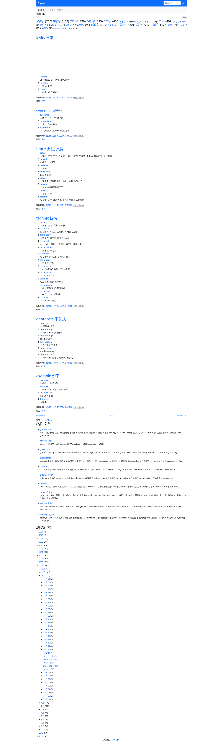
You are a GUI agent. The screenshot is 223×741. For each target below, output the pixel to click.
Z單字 (72, 28)
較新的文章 (41, 415)
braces (43, 190)
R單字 (122, 25)
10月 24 (46, 602)
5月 (43, 716)
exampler (44, 398)
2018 (41, 552)
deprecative (45, 348)
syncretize (45, 127)
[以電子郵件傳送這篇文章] (74, 98)
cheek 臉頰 (44, 466)
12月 (43, 569)
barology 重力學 (47, 514)
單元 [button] (59, 9)
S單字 (139, 25)
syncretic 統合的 (50, 110)
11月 (43, 572)
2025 (41, 535)
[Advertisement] (111, 58)
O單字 (81, 25)
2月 (43, 726)
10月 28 (46, 589)
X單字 (57, 28)
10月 (43, 575)
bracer (43, 177)
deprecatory (46, 354)
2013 (41, 733)
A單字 (40, 21)
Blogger (116, 739)
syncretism (45, 121)
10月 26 (46, 595)
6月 (43, 712)
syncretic (44, 114)
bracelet (44, 165)
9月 (43, 702)
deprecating (46, 329)
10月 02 (46, 696)
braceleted (45, 171)
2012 (41, 736)
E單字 (108, 21)
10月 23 (46, 606)
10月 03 (46, 692)
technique (45, 291)
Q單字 (110, 25)
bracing (43, 196)
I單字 (161, 21)
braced (43, 159)
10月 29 (46, 585)
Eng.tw (41, 3)
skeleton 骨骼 (46, 503)
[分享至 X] (78, 98)
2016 (41, 558)
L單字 (43, 25)
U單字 (171, 25)
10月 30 (46, 582)
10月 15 (46, 632)
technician (45, 253)
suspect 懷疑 (45, 458)
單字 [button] (52, 9)
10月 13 (46, 639)
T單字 (155, 25)
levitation (44, 83)
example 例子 (47, 375)
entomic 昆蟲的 (46, 475)
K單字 (184, 21)
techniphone (46, 285)
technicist (45, 259)
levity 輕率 (45, 37)
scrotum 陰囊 (46, 440)
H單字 (148, 21)
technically (45, 241)
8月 (43, 706)
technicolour (46, 272)
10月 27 (46, 592)
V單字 (184, 25)
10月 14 (46, 636)
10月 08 (46, 675)
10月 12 (46, 643)
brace (42, 152)
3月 (43, 723)
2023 (41, 538)
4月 (43, 719)
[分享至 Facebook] (80, 98)
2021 (41, 545)
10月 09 (46, 672)
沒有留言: (69, 97)
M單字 (55, 25)
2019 (41, 548)
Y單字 (64, 28)
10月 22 (46, 609)
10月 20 (46, 616)
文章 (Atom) (47, 420)
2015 (41, 562)
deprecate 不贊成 (51, 318)
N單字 (68, 25)
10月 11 (46, 646)
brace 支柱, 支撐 (50, 148)
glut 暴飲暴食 (45, 429)
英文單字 (42, 9)
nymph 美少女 (46, 492)
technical (44, 228)
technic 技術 (46, 218)
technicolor (45, 266)
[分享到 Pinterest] (83, 98)
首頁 (111, 415)
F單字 (123, 21)
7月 (43, 709)
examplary (45, 380)
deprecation (46, 341)
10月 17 (46, 626)
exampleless (46, 392)
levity (42, 89)
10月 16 (46, 629)
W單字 (45, 28)
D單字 (91, 21)
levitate (43, 76)
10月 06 (46, 682)
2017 (41, 555)
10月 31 (46, 579)
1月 (43, 729)
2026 (41, 532)
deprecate (45, 323)
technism (44, 297)
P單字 (95, 25)
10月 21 (46, 612)
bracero (44, 184)
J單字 (175, 21)
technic (43, 222)
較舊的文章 (182, 415)
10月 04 (46, 689)
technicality (45, 234)
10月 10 (46, 649)
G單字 (135, 21)
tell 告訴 (43, 483)
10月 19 (46, 619)
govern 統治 (45, 449)
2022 (41, 542)
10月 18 (46, 622)
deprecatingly (46, 335)
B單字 (57, 21)
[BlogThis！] (76, 98)
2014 (41, 565)
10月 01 (46, 699)
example (44, 386)
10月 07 (46, 679)
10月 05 (46, 686)
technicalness (46, 247)
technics (44, 278)
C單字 (74, 21)
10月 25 (46, 599)
